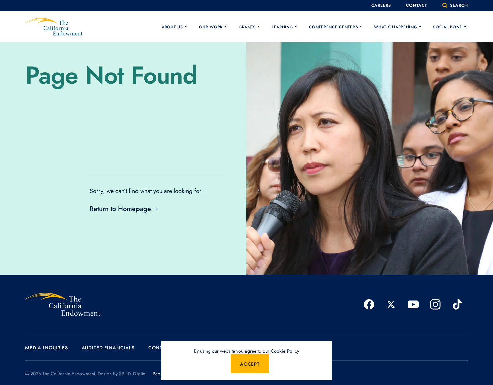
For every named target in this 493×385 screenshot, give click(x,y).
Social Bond (447, 27)
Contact (416, 5)
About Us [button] (172, 27)
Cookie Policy (285, 351)
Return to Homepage (120, 209)
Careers (381, 5)
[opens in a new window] (369, 304)
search (458, 5)
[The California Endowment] (62, 304)
